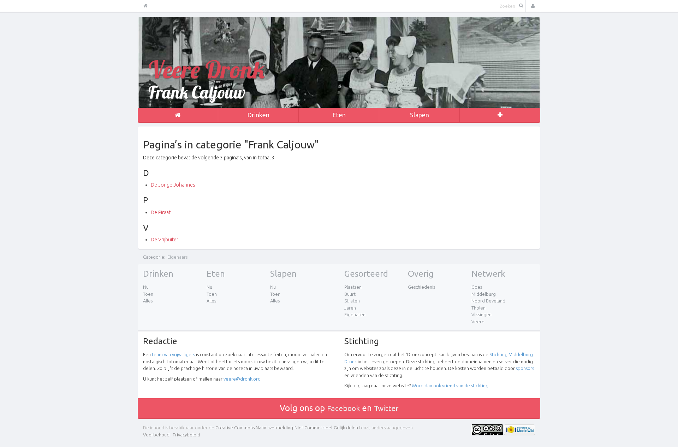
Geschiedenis (421, 286)
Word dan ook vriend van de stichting (450, 385)
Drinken (258, 114)
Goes (476, 286)
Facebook (343, 408)
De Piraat (161, 212)
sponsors (525, 368)
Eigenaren (354, 314)
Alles (148, 300)
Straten (352, 300)
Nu (146, 286)
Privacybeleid (186, 434)
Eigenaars (177, 256)
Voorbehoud (156, 434)
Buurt (350, 294)
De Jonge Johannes (173, 185)
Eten (339, 114)
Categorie (153, 256)
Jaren (350, 307)
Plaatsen (353, 286)
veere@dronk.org (242, 378)
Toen (148, 294)
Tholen (478, 307)
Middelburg (483, 294)
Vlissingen (481, 314)
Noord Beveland (488, 300)
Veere (477, 321)
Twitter (386, 408)
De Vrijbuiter (164, 239)
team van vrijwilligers (173, 354)
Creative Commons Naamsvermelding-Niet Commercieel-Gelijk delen (286, 427)
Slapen (419, 114)
